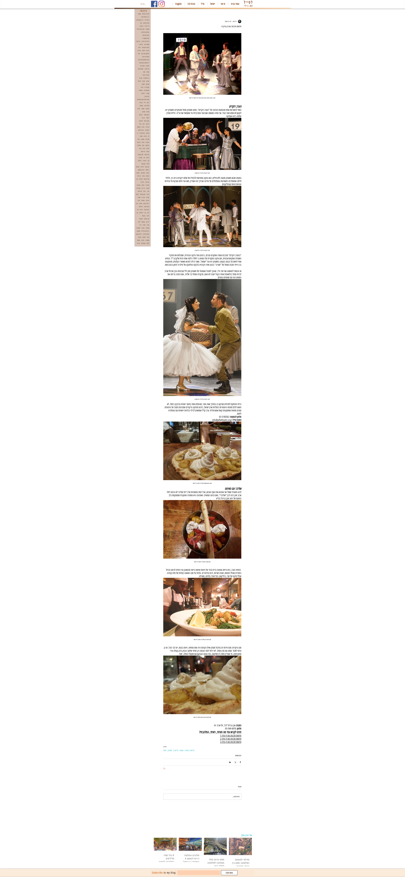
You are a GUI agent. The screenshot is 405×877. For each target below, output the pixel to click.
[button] (245, 416)
